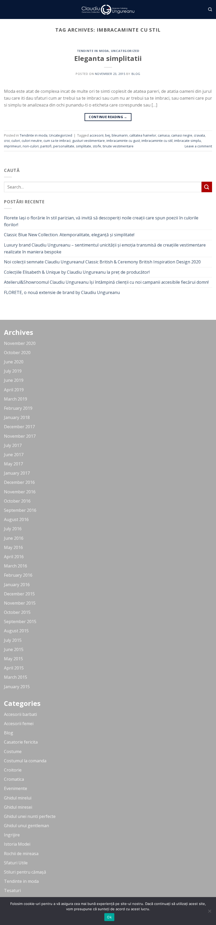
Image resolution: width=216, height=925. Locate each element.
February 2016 (18, 575)
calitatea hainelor (142, 135)
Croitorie (13, 770)
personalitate (63, 146)
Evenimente (15, 788)
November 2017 (20, 436)
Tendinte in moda (93, 51)
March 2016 (15, 566)
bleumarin (120, 135)
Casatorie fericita (21, 742)
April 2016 (14, 557)
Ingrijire (12, 835)
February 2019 (18, 408)
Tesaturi (12, 890)
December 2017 (19, 427)
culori (15, 140)
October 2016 (17, 501)
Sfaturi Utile (16, 863)
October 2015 (17, 612)
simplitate (83, 146)
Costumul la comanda (25, 761)
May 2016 (13, 547)
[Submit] (207, 187)
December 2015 (19, 594)
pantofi (46, 146)
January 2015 (17, 687)
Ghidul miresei (18, 807)
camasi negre (181, 135)
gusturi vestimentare (88, 140)
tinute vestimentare (118, 146)
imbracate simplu (187, 140)
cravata (199, 135)
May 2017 (13, 464)
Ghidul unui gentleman (26, 825)
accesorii (97, 135)
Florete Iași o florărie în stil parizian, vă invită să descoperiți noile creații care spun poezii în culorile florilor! (101, 221)
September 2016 (20, 510)
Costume (13, 751)
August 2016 (16, 519)
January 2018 (17, 417)
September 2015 (20, 621)
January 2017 (17, 473)
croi (7, 140)
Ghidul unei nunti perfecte (30, 816)
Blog (8, 733)
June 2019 (13, 380)
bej (107, 135)
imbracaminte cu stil (157, 140)
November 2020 (20, 343)
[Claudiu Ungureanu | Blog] (108, 9)
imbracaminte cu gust (123, 140)
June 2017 (13, 454)
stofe (97, 146)
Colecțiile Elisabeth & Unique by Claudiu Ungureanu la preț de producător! (77, 272)
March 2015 (15, 677)
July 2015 (13, 640)
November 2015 (20, 603)
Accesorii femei (18, 723)
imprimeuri (12, 146)
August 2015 (16, 631)
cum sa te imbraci (57, 140)
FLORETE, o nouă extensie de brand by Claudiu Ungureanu (62, 292)
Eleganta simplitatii (108, 58)
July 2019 (13, 371)
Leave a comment (198, 146)
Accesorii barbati (20, 714)
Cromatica (14, 779)
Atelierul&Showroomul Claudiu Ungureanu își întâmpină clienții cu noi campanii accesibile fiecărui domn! (106, 282)
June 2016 (13, 538)
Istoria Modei (17, 844)
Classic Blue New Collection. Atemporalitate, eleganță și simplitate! (69, 235)
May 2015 (13, 659)
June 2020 (13, 362)
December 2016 (19, 482)
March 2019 (15, 399)
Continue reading (108, 117)
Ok (109, 917)
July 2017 (13, 445)
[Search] (210, 9)
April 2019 (14, 390)
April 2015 (14, 668)
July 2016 (13, 529)
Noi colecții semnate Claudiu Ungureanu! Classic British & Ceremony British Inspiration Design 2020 (102, 262)
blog (135, 74)
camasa (164, 135)
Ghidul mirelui (17, 798)
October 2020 (17, 352)
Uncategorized (125, 51)
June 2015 (13, 649)
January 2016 (17, 584)
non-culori (31, 146)
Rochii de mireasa (21, 853)
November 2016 (20, 492)
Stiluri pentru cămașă (25, 872)
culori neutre (32, 140)
